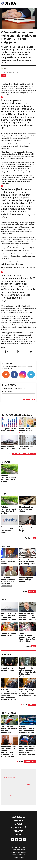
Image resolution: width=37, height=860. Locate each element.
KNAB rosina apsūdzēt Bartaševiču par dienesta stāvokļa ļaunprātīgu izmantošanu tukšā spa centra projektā (9, 695)
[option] (18, 18)
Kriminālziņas (9, 713)
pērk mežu (17, 778)
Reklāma (18, 831)
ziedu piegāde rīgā (9, 777)
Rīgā (4, 600)
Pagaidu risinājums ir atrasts (9, 634)
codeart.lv (22, 854)
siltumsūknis (25, 797)
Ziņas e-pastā (18, 827)
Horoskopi (18, 820)
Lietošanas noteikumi (18, 849)
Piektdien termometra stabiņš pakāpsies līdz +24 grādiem (8, 478)
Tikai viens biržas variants (26, 448)
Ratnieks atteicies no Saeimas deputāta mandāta (9, 562)
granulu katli (9, 795)
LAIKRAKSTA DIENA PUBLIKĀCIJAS (17, 415)
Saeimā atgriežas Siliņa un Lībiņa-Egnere (26, 580)
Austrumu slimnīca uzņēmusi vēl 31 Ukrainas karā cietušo (8, 530)
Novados (6, 654)
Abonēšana (18, 817)
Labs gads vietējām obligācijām (8, 430)
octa (28, 784)
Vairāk (9, 454)
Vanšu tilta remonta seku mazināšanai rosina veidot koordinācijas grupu (8, 616)
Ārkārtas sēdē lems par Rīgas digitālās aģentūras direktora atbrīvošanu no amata (27, 616)
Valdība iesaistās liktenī (8, 448)
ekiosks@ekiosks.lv (18, 857)
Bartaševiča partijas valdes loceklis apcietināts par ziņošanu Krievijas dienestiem (27, 750)
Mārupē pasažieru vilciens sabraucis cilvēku (26, 509)
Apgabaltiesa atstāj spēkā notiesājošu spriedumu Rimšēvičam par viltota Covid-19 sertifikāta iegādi (8, 751)
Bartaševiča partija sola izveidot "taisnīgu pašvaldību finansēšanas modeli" (27, 693)
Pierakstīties (29, 399)
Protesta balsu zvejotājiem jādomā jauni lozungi (27, 562)
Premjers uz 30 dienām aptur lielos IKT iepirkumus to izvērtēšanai (8, 581)
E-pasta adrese (7, 391)
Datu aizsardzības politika (18, 852)
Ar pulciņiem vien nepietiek (7, 669)
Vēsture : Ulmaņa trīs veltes (26, 431)
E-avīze (18, 824)
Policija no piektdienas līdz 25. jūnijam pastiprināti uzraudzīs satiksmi (26, 730)
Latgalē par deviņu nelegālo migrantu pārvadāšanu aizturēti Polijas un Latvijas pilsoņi (27, 672)
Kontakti (18, 834)
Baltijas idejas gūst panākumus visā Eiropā (26, 529)
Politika (6, 546)
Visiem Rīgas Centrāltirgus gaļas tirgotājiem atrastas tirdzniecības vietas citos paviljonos (27, 637)
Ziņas (4, 75)
